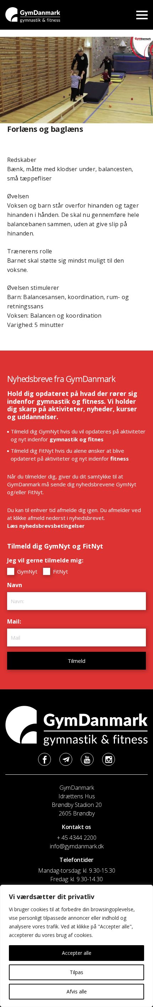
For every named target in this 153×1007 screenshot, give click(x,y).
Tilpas (76, 972)
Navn (16, 585)
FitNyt (60, 571)
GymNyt (26, 571)
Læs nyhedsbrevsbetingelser (46, 525)
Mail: (16, 621)
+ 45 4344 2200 (76, 838)
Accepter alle (76, 952)
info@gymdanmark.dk (77, 846)
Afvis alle (77, 991)
